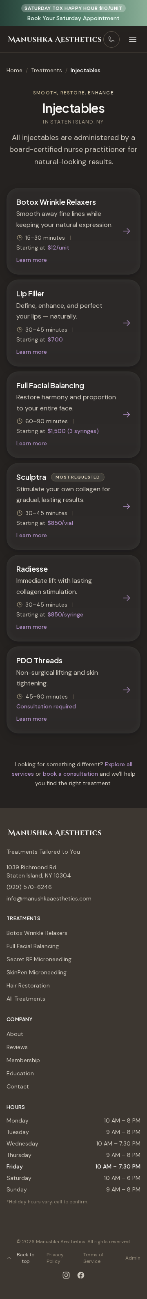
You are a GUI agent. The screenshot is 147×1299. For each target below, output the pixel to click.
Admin (132, 1258)
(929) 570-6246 (29, 887)
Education (20, 1073)
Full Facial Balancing (33, 946)
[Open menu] (133, 39)
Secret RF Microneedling (39, 959)
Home (14, 70)
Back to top (25, 1258)
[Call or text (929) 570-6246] (111, 39)
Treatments (46, 70)
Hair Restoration (28, 985)
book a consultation (70, 773)
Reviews (17, 1047)
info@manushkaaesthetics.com (49, 898)
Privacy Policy (55, 1258)
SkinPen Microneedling (37, 972)
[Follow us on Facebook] (81, 1275)
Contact (18, 1086)
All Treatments (26, 998)
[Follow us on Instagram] (66, 1275)
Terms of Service (93, 1258)
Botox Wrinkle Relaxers (37, 933)
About (15, 1034)
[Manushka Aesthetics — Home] (55, 39)
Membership (23, 1060)
